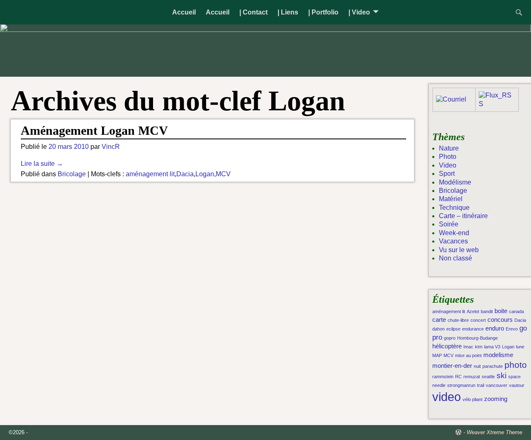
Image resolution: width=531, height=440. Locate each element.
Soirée (448, 224)
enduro (494, 328)
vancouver (496, 385)
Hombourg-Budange (477, 337)
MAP (437, 355)
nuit (477, 366)
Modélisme (455, 182)
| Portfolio (323, 12)
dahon (438, 328)
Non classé (455, 258)
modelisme (498, 355)
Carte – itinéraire (463, 215)
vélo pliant (472, 399)
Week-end (454, 232)
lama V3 (492, 346)
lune (520, 346)
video (446, 397)
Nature (449, 148)
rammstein (442, 376)
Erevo (512, 328)
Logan (204, 173)
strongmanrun (461, 385)
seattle (488, 376)
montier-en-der (452, 365)
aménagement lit (150, 173)
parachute (492, 366)
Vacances (453, 241)
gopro (449, 337)
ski (502, 375)
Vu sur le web (459, 249)
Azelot (473, 311)
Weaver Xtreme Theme (494, 432)
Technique (454, 207)
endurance (473, 328)
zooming (495, 399)
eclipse (453, 328)
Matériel (451, 198)
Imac (468, 346)
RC (458, 376)
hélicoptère (447, 346)
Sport (447, 173)
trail (480, 385)
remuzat (471, 376)
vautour (516, 385)
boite (500, 311)
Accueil (184, 12)
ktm (478, 346)
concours (500, 319)
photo (515, 365)
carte (439, 319)
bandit (487, 311)
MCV (223, 173)
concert (478, 320)
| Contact (253, 12)
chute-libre (458, 320)
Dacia (185, 173)
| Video (359, 12)
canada (516, 311)
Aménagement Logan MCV (94, 130)
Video (447, 165)
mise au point (468, 355)
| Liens (288, 12)
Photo (447, 156)
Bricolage (72, 173)
